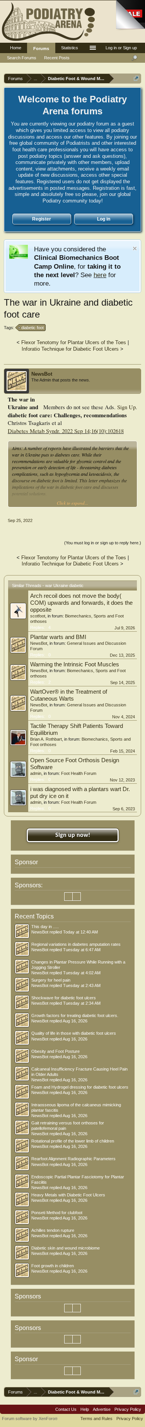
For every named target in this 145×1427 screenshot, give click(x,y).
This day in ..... (45, 926)
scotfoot (37, 616)
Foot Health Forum (78, 773)
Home (15, 47)
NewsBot (41, 374)
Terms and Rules (96, 1418)
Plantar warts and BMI (58, 637)
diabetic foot (32, 327)
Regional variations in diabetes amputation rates (76, 944)
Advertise (102, 1409)
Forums (41, 48)
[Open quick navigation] (136, 78)
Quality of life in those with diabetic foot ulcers (73, 1033)
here (100, 275)
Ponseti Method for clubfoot (56, 1212)
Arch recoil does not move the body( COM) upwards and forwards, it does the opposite (81, 603)
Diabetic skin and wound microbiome (65, 1248)
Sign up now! (72, 835)
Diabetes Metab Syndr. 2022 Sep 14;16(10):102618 (66, 431)
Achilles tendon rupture (52, 1230)
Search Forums (21, 57)
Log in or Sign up (121, 47)
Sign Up (126, 407)
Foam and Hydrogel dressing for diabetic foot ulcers (79, 1087)
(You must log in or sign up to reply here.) (102, 542)
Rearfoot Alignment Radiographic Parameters (73, 1158)
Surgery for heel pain (50, 980)
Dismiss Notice (135, 248)
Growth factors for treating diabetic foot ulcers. (74, 1015)
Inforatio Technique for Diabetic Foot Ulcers (70, 349)
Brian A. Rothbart (46, 739)
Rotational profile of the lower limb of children (72, 1141)
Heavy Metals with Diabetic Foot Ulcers (68, 1195)
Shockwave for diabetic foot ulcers (63, 997)
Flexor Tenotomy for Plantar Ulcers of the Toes (73, 342)
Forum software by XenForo (30, 1418)
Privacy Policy (127, 1409)
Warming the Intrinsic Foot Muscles (74, 664)
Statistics (69, 47)
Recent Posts (57, 57)
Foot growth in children (52, 1265)
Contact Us (66, 1409)
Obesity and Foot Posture (55, 1051)
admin (35, 773)
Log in (103, 219)
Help (84, 1409)
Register (41, 219)
